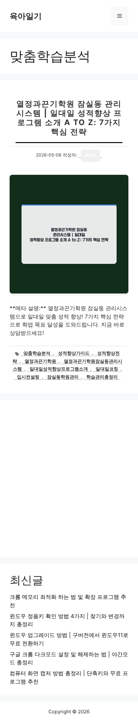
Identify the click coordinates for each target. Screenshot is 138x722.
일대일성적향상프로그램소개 (59, 368)
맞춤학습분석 (36, 353)
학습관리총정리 (102, 376)
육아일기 (26, 16)
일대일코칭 (107, 368)
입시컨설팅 (28, 376)
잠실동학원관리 (63, 376)
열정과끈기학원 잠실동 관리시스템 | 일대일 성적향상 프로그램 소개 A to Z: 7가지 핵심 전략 (69, 117)
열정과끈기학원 (40, 361)
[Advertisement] (69, 479)
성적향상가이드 (74, 353)
